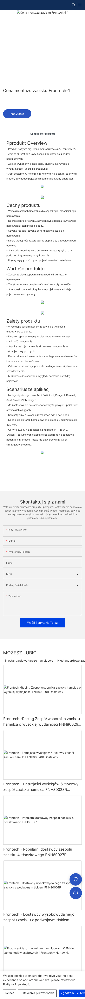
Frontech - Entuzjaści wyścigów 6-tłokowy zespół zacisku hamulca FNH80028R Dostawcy (40, 787)
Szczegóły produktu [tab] (42, 133)
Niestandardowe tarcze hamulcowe (29, 660)
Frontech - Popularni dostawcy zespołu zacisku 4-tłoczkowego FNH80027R (37, 852)
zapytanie (17, 113)
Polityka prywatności (17, 984)
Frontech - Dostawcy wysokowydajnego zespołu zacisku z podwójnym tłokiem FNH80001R (38, 917)
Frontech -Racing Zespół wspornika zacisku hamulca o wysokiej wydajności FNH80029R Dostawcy (42, 722)
